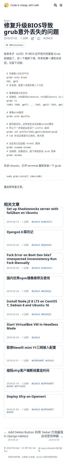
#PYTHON (20, 386)
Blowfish (52, 448)
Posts (7, 20)
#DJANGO (46, 245)
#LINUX (48, 38)
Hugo (43, 448)
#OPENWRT (38, 360)
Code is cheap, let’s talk (24, 5)
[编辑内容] (32, 38)
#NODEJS (46, 291)
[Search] (55, 5)
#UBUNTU (46, 222)
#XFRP (10, 386)
